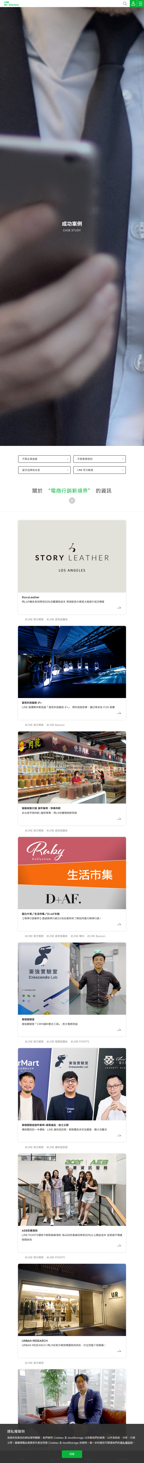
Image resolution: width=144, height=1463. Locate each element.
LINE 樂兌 (78, 936)
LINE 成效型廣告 (58, 619)
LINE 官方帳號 (35, 619)
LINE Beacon (56, 725)
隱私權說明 (126, 1443)
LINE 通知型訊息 (58, 1147)
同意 (72, 1454)
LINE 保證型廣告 (58, 1042)
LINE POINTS (81, 1042)
